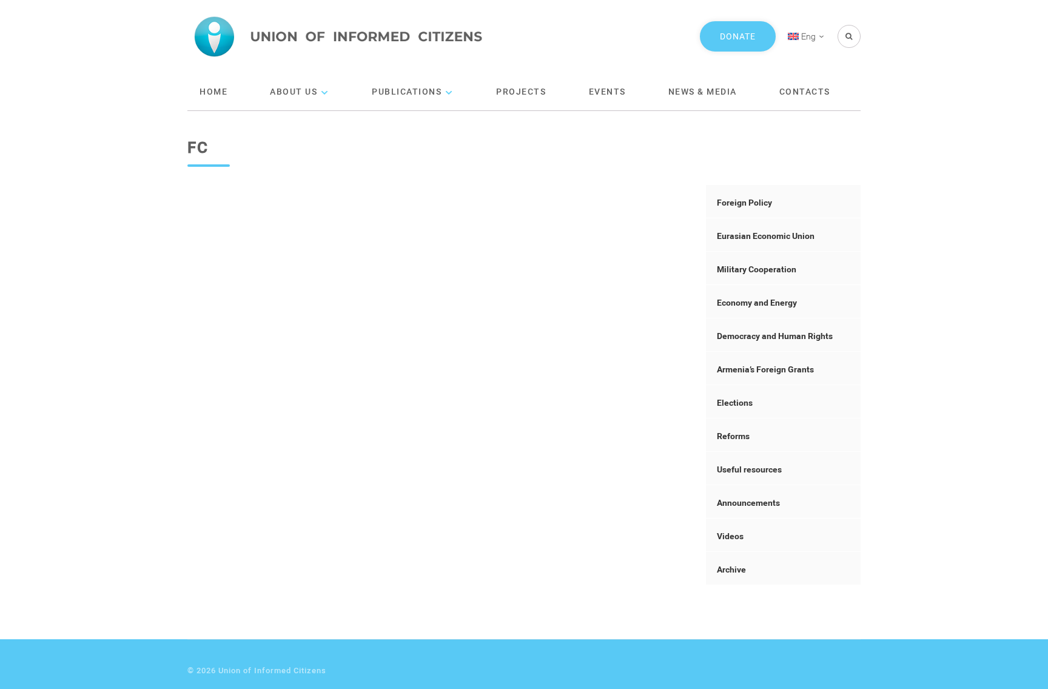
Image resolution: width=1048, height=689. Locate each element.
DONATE (738, 36)
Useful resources (749, 469)
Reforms (733, 436)
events (607, 91)
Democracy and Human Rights (775, 335)
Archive (731, 569)
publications (407, 91)
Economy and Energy (757, 302)
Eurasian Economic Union (766, 235)
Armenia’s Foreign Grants (765, 369)
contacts (804, 91)
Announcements (748, 502)
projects (521, 91)
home (213, 91)
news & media (702, 91)
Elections (735, 402)
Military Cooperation (756, 269)
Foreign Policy (744, 202)
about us (293, 91)
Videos (730, 536)
